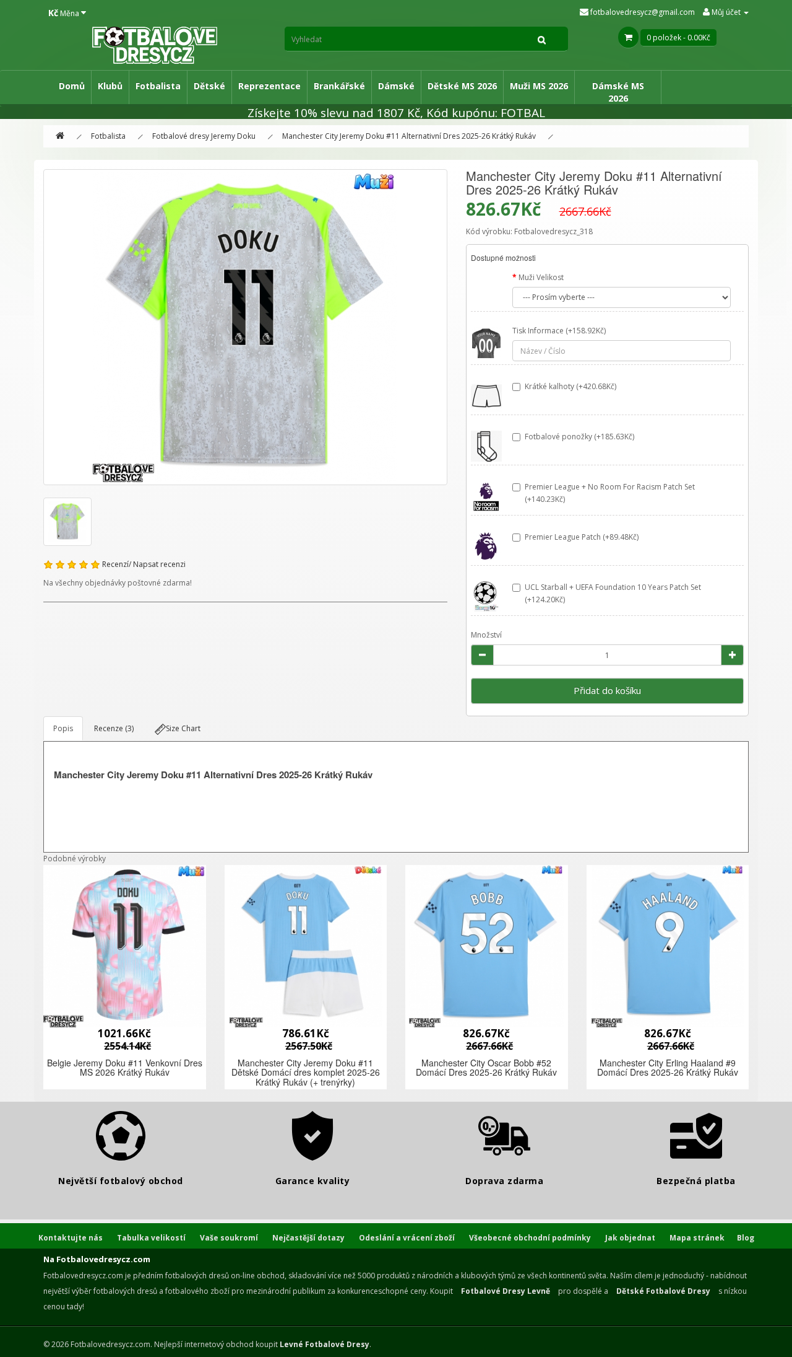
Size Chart (183, 728)
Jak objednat (630, 1237)
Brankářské (339, 86)
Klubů (110, 86)
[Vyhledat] (542, 39)
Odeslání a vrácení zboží (407, 1237)
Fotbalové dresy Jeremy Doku (204, 136)
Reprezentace (269, 86)
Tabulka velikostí (151, 1237)
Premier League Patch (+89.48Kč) (582, 537)
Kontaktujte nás (70, 1237)
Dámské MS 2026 (618, 92)
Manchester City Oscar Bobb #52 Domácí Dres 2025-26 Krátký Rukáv (486, 1067)
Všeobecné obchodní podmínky (530, 1237)
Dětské (209, 86)
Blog (745, 1237)
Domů (72, 86)
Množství (486, 635)
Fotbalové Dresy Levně (505, 1291)
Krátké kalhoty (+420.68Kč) (570, 386)
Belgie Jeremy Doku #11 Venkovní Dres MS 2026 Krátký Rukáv (124, 1067)
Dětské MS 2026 (462, 86)
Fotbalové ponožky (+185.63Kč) (579, 436)
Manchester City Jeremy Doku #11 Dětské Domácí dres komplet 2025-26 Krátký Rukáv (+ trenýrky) (305, 1072)
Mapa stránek (697, 1237)
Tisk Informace (538, 330)
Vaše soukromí (229, 1237)
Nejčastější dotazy (308, 1237)
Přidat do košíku (607, 690)
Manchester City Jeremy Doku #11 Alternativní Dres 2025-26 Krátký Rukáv (409, 136)
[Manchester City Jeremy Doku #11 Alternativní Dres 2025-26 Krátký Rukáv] (245, 327)
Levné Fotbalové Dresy (324, 1344)
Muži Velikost (541, 277)
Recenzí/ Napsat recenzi (144, 564)
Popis (63, 728)
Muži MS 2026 (539, 86)
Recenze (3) (114, 728)
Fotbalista (158, 86)
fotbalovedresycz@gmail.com (641, 12)
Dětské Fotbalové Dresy (663, 1291)
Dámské (396, 86)
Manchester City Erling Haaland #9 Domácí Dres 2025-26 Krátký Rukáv (667, 1067)
